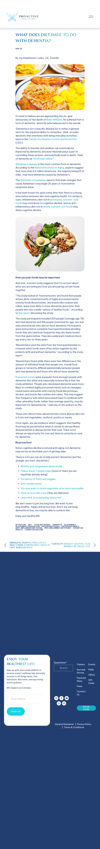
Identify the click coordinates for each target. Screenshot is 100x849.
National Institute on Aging (49, 167)
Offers (91, 674)
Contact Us (81, 693)
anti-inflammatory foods (28, 528)
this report (24, 313)
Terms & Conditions (74, 727)
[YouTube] (67, 698)
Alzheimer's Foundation (33, 180)
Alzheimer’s (70, 525)
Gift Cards (91, 681)
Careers (81, 664)
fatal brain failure (43, 158)
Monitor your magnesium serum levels (41, 466)
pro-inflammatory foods (58, 528)
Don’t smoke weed (31, 483)
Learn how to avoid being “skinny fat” (41, 497)
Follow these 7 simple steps (36, 470)
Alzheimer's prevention (27, 526)
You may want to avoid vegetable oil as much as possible (52, 488)
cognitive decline (34, 530)
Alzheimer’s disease (26, 164)
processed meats (70, 526)
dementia (57, 525)
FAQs (91, 669)
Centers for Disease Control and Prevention (53, 139)
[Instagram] (56, 698)
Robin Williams (54, 119)
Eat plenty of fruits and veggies (38, 479)
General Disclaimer (64, 724)
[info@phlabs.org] (64, 703)
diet (30, 525)
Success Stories (81, 671)
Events (91, 664)
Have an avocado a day (34, 492)
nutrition (20, 525)
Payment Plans (81, 679)
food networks (42, 525)
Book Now (86, 708)
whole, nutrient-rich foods (58, 206)
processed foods (51, 526)
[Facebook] (61, 698)
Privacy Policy (84, 724)
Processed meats (25, 377)
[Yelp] (59, 703)
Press (79, 686)
